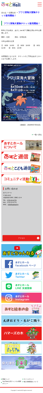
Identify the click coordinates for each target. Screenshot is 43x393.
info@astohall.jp (13, 204)
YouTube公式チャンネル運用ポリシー (11, 382)
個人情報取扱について (31, 381)
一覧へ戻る (37, 135)
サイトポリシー (29, 379)
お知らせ (12, 12)
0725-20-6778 (11, 200)
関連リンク (6, 379)
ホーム (3, 12)
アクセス (21, 238)
